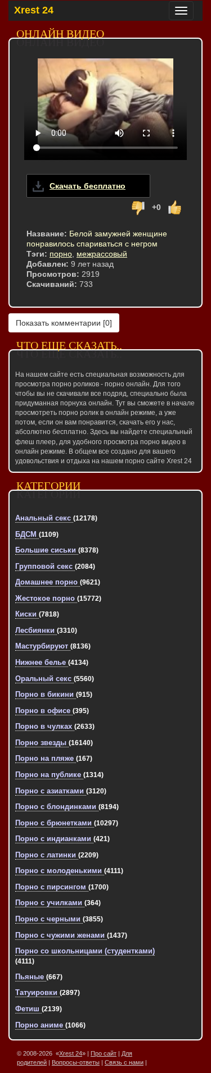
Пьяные (30, 976)
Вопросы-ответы (76, 1062)
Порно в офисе (44, 710)
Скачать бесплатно (87, 185)
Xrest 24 (33, 10)
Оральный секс (44, 678)
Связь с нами (124, 1062)
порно (61, 253)
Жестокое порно (46, 598)
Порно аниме (40, 1025)
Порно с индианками (54, 838)
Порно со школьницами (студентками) (85, 951)
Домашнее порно (47, 582)
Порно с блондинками (56, 806)
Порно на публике (49, 774)
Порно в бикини (45, 694)
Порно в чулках (44, 726)
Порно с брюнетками (54, 823)
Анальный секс (44, 518)
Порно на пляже (45, 758)
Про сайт (103, 1053)
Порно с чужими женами (61, 935)
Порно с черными (49, 919)
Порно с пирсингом (51, 887)
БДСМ (27, 534)
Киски (27, 614)
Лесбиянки (36, 630)
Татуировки (37, 992)
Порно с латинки (46, 855)
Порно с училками (49, 902)
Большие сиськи (46, 550)
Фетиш (28, 1008)
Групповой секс (45, 566)
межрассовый (102, 253)
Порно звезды (42, 742)
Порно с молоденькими (59, 870)
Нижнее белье (41, 662)
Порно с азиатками (50, 791)
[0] (64, 322)
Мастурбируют (42, 646)
